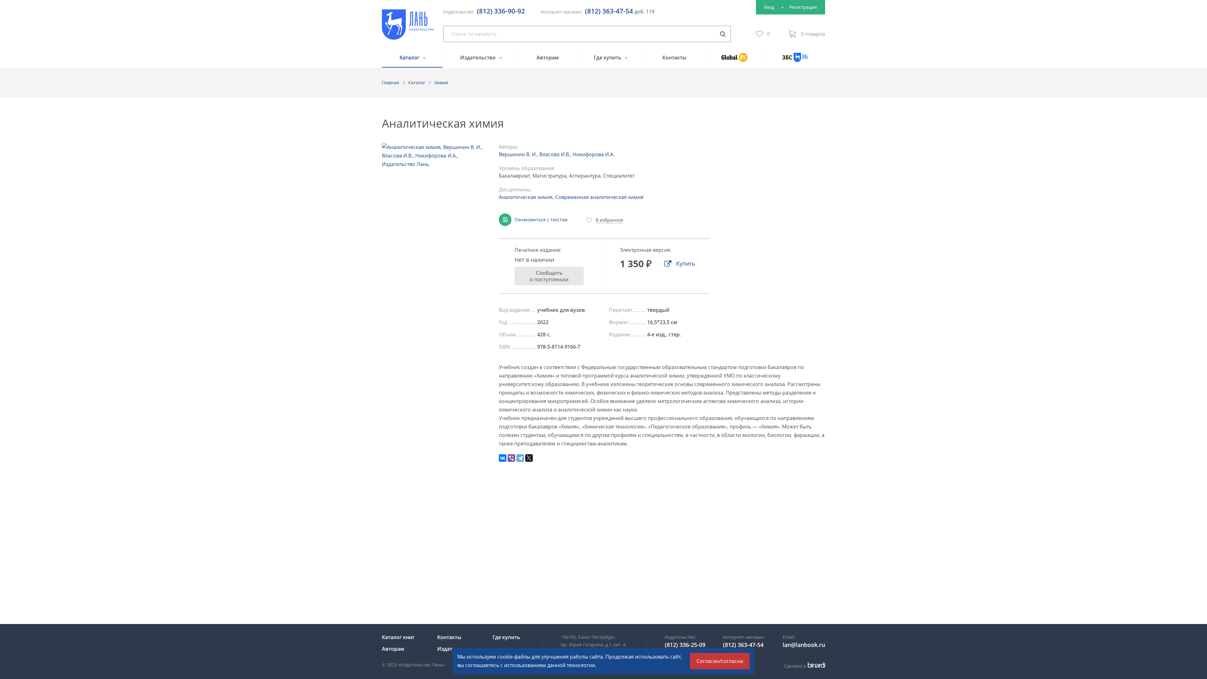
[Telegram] (520, 458)
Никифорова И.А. (594, 154)
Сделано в (803, 666)
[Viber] (511, 458)
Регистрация (803, 7)
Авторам (548, 57)
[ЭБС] (795, 60)
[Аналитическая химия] (434, 155)
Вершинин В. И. (518, 154)
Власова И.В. (554, 154)
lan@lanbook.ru (804, 645)
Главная (390, 83)
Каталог (410, 57)
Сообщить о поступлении (549, 276)
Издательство (478, 57)
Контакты (674, 57)
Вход (769, 7)
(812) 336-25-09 (685, 645)
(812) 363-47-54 (609, 11)
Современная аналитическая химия (599, 197)
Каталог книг (398, 637)
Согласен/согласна (720, 661)
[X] (529, 458)
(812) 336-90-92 (501, 11)
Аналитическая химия (526, 197)
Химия (441, 83)
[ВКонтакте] (502, 458)
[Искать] (722, 34)
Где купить (608, 57)
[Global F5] (734, 60)
